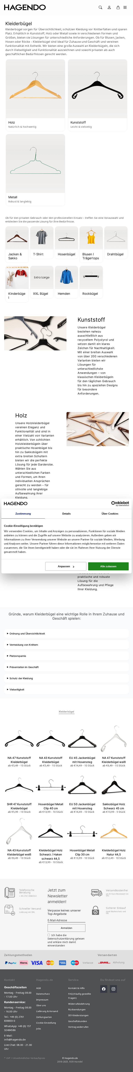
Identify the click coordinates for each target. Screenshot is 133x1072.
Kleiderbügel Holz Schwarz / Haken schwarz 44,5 (51, 854)
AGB (38, 988)
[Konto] (109, 7)
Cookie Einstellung (46, 1022)
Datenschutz (43, 993)
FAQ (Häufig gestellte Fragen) (79, 995)
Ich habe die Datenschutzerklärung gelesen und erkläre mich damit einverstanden (66, 940)
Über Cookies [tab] (110, 513)
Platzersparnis (18, 655)
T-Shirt (38, 254)
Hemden (64, 293)
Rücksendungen (77, 1009)
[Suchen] (100, 7)
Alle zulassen (108, 566)
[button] (125, 7)
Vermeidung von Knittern (24, 644)
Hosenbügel (66, 254)
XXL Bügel (40, 293)
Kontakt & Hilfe (76, 988)
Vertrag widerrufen (78, 1026)
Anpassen (64, 566)
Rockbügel (90, 293)
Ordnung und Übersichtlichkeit (27, 633)
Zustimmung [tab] (23, 513)
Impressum (42, 999)
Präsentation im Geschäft (24, 667)
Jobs (38, 1028)
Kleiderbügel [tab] (66, 711)
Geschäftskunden (77, 1021)
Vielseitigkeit (17, 689)
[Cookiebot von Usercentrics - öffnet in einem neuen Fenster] (114, 503)
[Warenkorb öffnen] (118, 7)
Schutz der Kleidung (21, 678)
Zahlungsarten (44, 1017)
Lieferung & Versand (47, 1011)
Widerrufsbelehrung (79, 1003)
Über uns (41, 1005)
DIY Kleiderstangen (78, 1015)
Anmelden (66, 927)
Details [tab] (66, 513)
